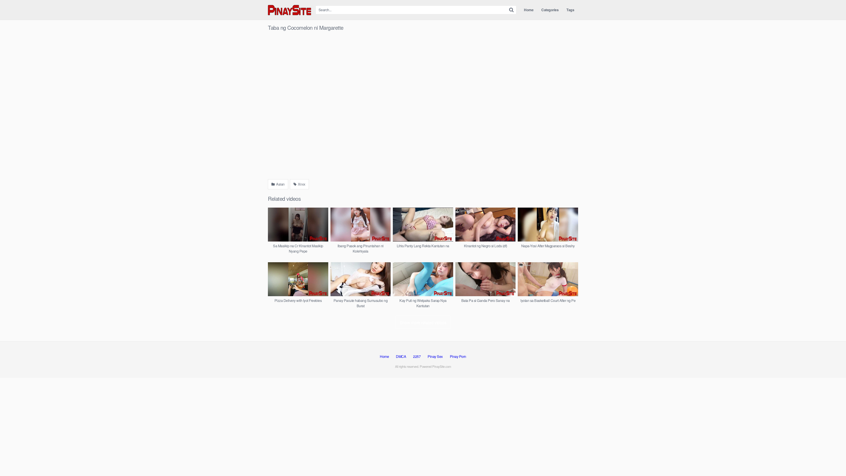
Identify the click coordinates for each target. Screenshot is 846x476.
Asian (280, 184)
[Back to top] (833, 462)
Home (528, 9)
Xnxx (301, 184)
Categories (549, 9)
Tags (570, 9)
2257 (417, 356)
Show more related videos (423, 322)
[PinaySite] (290, 10)
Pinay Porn (458, 356)
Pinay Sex (435, 356)
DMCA (401, 356)
